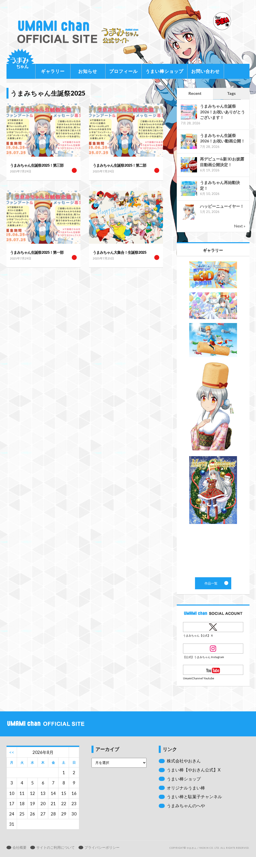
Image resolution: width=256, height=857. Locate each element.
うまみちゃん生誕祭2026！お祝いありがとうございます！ (222, 112)
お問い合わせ (205, 71)
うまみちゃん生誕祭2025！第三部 (37, 165)
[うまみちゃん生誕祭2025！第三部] (43, 130)
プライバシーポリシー (102, 847)
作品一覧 (213, 416)
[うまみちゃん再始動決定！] (189, 195)
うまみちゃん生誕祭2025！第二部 (119, 165)
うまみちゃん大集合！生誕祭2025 (119, 252)
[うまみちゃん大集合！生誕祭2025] (126, 217)
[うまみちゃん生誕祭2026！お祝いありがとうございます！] (189, 119)
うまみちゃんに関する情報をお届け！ (20, 62)
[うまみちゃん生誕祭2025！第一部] (43, 217)
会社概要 (19, 847)
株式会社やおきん (184, 760)
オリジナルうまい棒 (186, 787)
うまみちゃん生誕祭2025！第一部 (37, 252)
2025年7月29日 (20, 171)
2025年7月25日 (103, 258)
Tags (231, 93)
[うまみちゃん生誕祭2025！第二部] (126, 130)
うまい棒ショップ (165, 71)
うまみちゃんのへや (186, 805)
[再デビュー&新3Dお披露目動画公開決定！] (189, 171)
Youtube (213, 670)
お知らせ (87, 71)
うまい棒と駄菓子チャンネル (194, 796)
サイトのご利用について (55, 847)
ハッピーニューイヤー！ (222, 206)
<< (11, 752)
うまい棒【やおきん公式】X (193, 769)
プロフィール (123, 71)
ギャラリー (53, 71)
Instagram (213, 649)
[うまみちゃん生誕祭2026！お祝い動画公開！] (189, 148)
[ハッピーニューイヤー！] (189, 219)
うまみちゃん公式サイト (79, 32)
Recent (195, 93)
